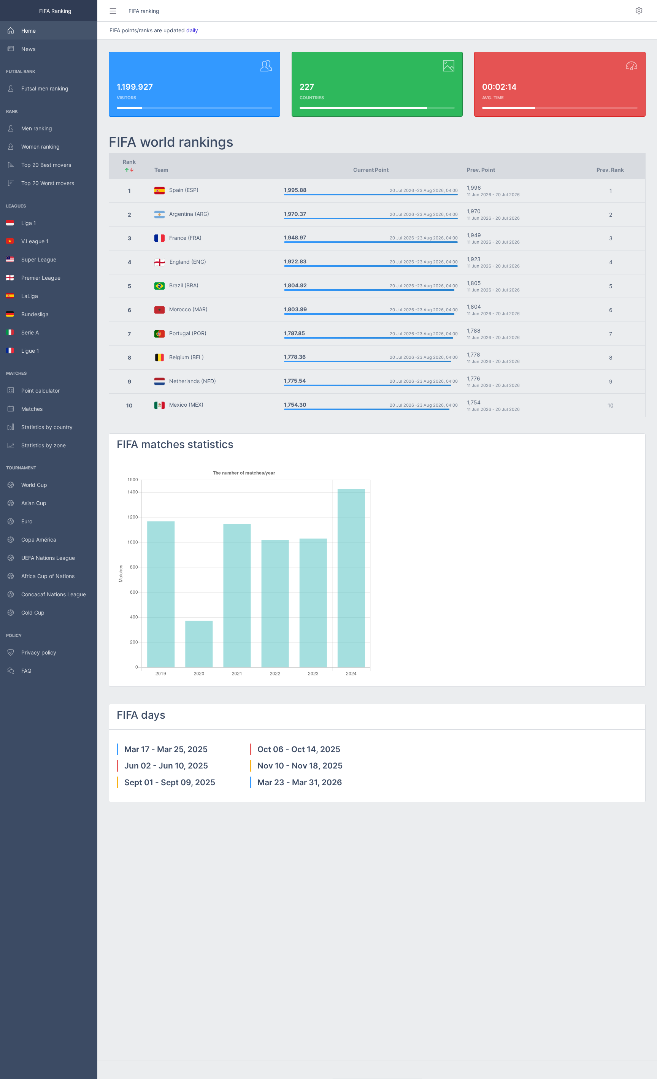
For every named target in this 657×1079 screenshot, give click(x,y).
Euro (26, 521)
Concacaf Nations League (53, 594)
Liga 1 (25, 223)
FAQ (26, 670)
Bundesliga (31, 314)
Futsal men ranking (44, 88)
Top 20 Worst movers (47, 183)
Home (28, 30)
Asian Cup (33, 503)
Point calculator (40, 390)
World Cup (34, 485)
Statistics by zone (43, 445)
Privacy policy (38, 652)
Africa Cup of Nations (48, 576)
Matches (32, 409)
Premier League (37, 277)
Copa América (38, 539)
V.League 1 (31, 241)
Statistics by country (47, 427)
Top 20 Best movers (46, 165)
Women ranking (40, 146)
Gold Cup (32, 612)
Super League (35, 259)
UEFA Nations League (48, 558)
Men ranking (36, 128)
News (28, 49)
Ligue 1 (26, 350)
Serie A (26, 332)
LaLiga (26, 296)
